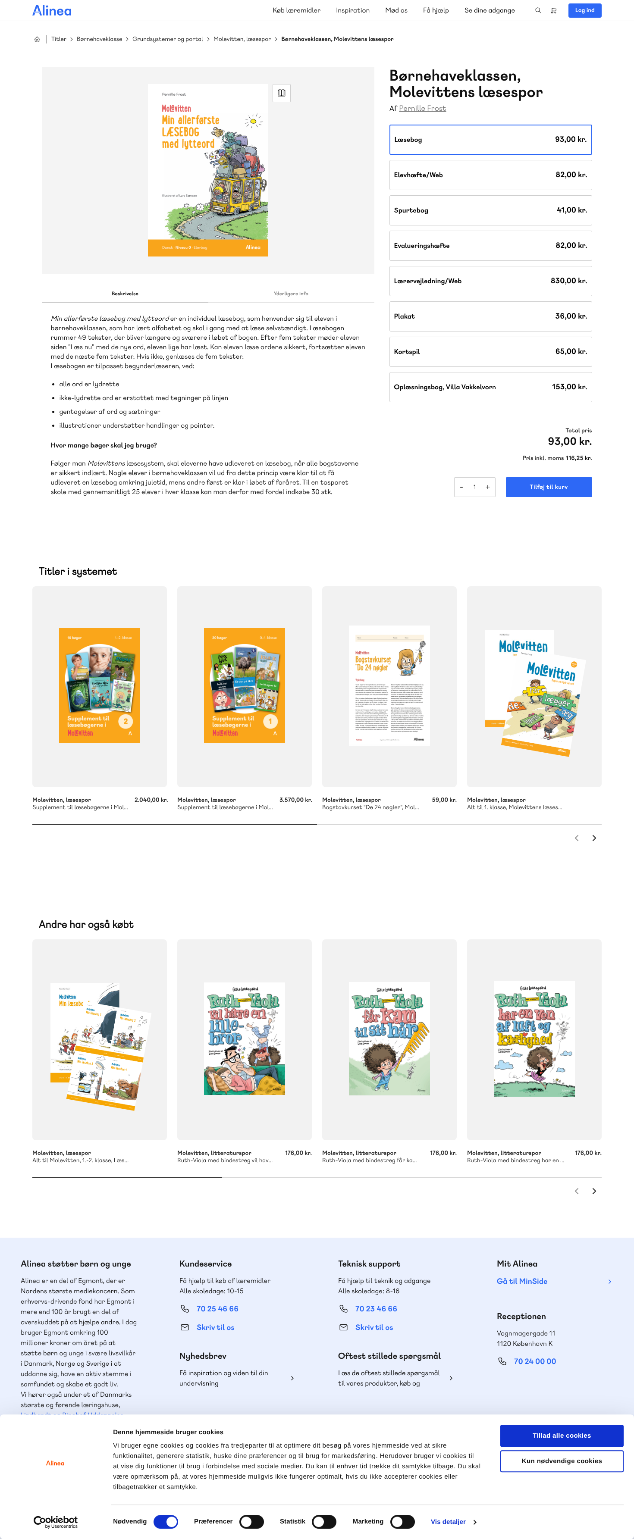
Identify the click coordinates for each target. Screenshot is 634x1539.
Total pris (578, 431)
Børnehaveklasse (99, 39)
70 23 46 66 (376, 1309)
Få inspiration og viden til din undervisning (223, 1378)
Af (393, 109)
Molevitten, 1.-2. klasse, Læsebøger (99, 1039)
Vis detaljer (448, 1522)
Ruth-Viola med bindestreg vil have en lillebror (244, 1039)
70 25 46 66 (218, 1309)
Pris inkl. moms (543, 458)
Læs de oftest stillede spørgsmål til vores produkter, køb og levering (389, 1378)
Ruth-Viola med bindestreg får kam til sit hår (389, 1039)
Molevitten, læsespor (242, 39)
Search (538, 10)
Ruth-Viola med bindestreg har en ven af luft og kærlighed (534, 1039)
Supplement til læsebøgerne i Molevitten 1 (244, 686)
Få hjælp (436, 10)
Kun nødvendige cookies (562, 1461)
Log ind (585, 10)
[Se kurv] (554, 10)
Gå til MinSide (522, 1281)
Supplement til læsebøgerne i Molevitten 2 (99, 686)
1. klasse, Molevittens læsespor (534, 686)
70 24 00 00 (535, 1362)
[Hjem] (51, 10)
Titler (58, 39)
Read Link (282, 93)
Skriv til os (215, 1328)
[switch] (251, 1522)
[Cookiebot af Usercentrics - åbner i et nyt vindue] (56, 1522)
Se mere (583, 769)
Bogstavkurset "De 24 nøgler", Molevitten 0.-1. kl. (389, 686)
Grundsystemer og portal (167, 39)
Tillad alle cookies (562, 1435)
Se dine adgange (490, 10)
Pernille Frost (422, 108)
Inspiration (353, 10)
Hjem (37, 39)
